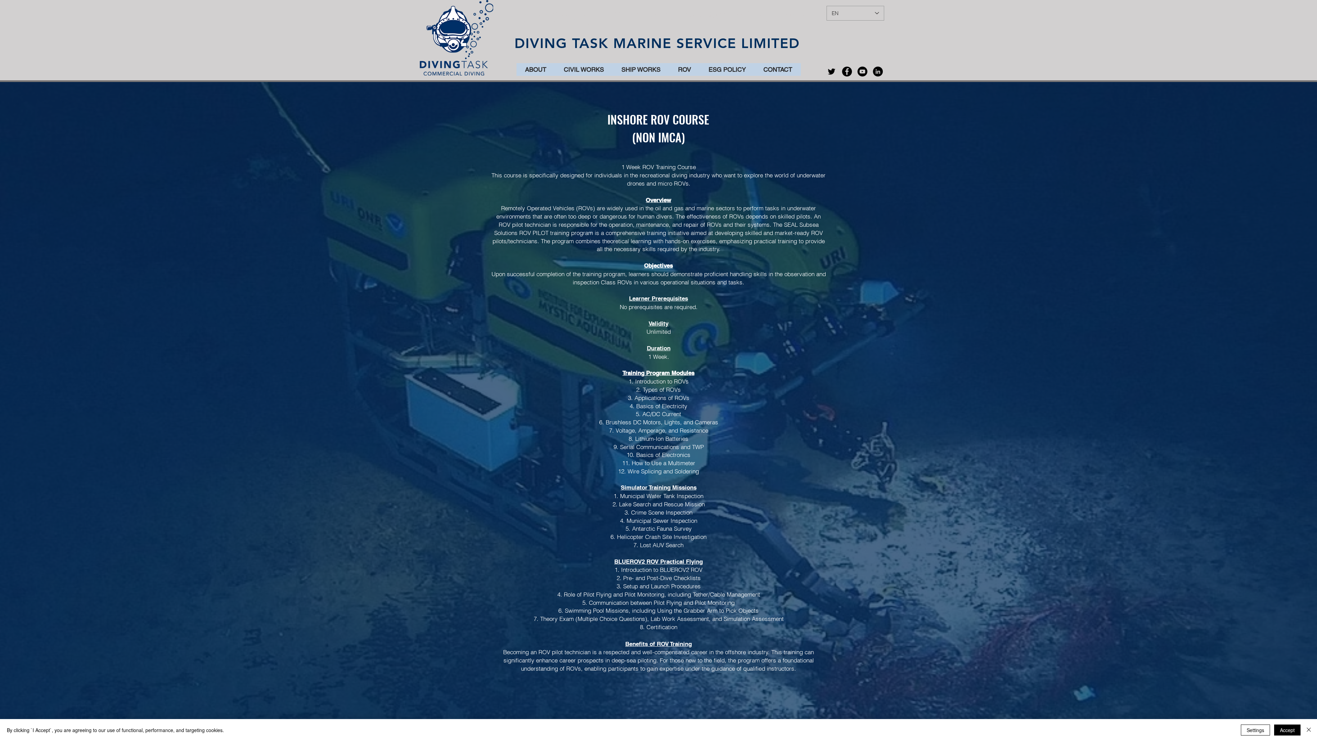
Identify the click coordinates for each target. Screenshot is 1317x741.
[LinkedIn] (878, 72)
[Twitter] (832, 72)
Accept (1287, 730)
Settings (1255, 730)
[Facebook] (847, 72)
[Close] (1309, 730)
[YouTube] (862, 72)
